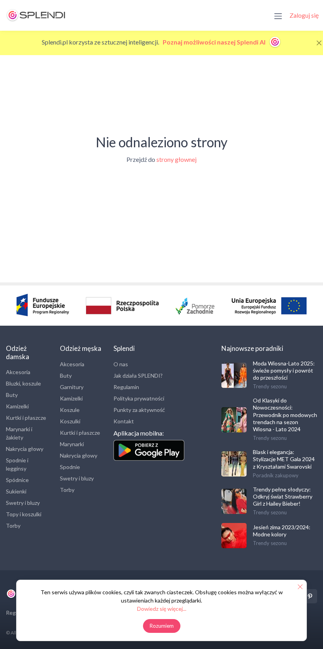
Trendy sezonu (270, 386)
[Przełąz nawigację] (278, 15)
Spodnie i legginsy (17, 464)
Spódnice (17, 480)
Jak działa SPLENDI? (138, 375)
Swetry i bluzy (23, 502)
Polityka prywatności (138, 398)
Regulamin (126, 387)
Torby (13, 525)
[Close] (319, 43)
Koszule (70, 409)
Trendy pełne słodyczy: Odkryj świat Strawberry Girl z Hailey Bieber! (282, 496)
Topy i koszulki (23, 514)
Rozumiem (162, 626)
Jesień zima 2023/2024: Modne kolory (281, 531)
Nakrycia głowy (24, 448)
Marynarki (72, 444)
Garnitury (72, 387)
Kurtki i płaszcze (26, 417)
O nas (120, 364)
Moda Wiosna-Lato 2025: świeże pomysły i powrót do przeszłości (284, 370)
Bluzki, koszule (23, 383)
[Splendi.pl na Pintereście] (310, 596)
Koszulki (70, 421)
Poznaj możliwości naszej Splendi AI (215, 42)
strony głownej (176, 159)
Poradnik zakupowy (276, 475)
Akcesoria (18, 372)
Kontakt (123, 421)
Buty (12, 394)
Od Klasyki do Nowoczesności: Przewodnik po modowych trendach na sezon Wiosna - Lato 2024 (285, 414)
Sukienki (16, 491)
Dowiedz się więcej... (161, 608)
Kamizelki (17, 406)
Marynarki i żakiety (19, 433)
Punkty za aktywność (139, 409)
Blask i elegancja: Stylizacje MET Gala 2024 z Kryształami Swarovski (284, 459)
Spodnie (70, 467)
